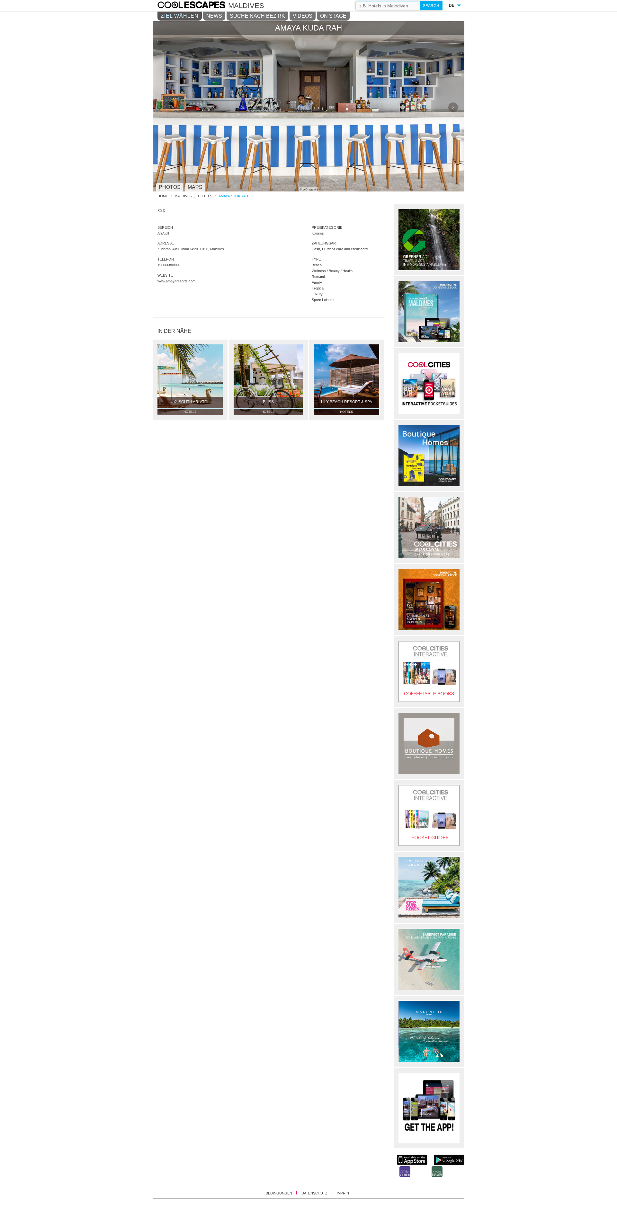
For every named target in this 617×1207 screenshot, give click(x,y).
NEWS (214, 16)
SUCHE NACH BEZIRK (257, 16)
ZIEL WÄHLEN (180, 16)
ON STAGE (333, 16)
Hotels (205, 196)
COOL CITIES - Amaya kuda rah (197, 5)
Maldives (183, 196)
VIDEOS (302, 16)
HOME (162, 196)
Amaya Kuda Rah (233, 196)
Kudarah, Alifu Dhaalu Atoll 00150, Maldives (190, 249)
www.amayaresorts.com (176, 281)
